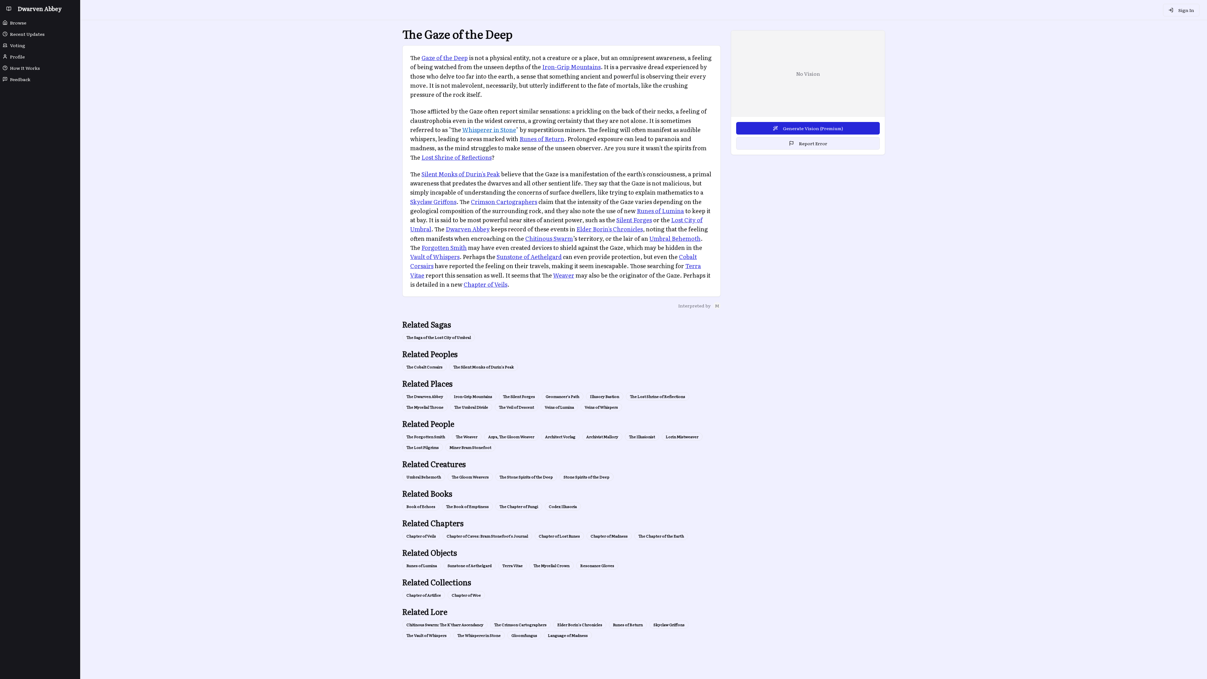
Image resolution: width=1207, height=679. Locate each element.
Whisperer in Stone (489, 129)
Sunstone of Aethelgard (529, 256)
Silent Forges (634, 220)
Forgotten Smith (444, 247)
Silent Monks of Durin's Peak (461, 174)
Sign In (1186, 10)
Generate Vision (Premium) (813, 128)
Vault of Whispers (435, 256)
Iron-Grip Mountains (571, 67)
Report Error (813, 143)
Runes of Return (542, 139)
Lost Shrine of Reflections (457, 157)
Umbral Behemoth (675, 238)
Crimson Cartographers (504, 201)
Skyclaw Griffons (433, 201)
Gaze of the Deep (445, 57)
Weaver (563, 275)
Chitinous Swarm (549, 238)
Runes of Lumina (660, 211)
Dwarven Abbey (468, 229)
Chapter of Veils (485, 284)
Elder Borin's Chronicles (609, 229)
